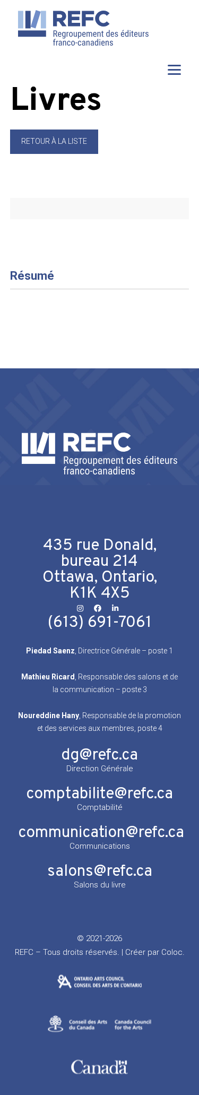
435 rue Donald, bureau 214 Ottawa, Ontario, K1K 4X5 (99, 569)
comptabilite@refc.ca (99, 794)
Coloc (172, 952)
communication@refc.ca (101, 833)
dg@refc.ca (99, 755)
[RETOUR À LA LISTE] (54, 151)
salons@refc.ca (99, 872)
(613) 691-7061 (100, 623)
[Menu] (174, 69)
